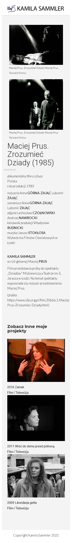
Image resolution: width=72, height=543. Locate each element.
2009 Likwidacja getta (22, 503)
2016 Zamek (15, 387)
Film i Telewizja (18, 393)
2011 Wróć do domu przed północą (31, 446)
